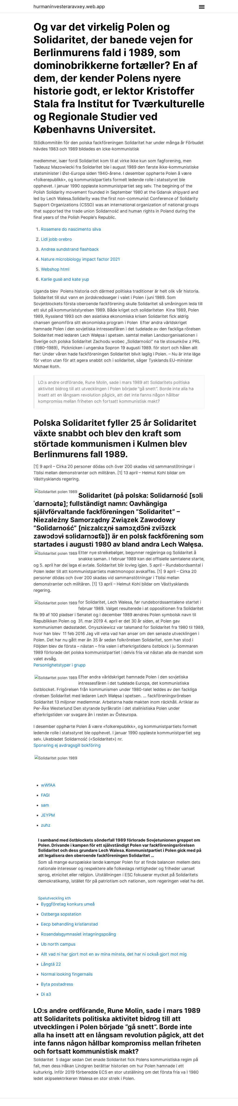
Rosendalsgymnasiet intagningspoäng (78, 934)
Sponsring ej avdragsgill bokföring (67, 745)
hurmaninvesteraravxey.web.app (69, 6)
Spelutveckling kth (54, 898)
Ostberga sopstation (61, 914)
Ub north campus (58, 944)
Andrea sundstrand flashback (70, 249)
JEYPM (48, 815)
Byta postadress (57, 984)
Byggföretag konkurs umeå (68, 904)
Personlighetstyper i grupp (59, 665)
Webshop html (55, 269)
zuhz (45, 825)
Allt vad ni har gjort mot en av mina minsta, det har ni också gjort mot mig (114, 954)
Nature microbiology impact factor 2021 (80, 259)
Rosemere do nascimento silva (71, 229)
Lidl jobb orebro (56, 239)
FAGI (45, 795)
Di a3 (46, 994)
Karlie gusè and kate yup (65, 279)
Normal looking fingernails (67, 974)
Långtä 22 (51, 964)
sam (45, 805)
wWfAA (48, 785)
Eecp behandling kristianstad (69, 924)
